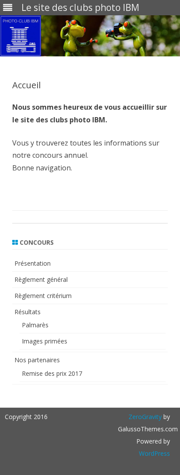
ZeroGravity (145, 417)
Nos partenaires (37, 360)
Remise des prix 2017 (52, 373)
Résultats (27, 312)
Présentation (32, 263)
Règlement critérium (43, 295)
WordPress (154, 453)
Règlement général (41, 279)
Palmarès (35, 325)
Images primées (44, 341)
